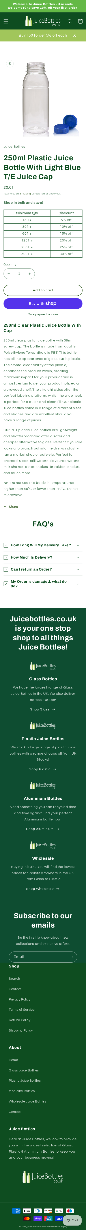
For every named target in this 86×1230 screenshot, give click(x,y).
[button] (6, 21)
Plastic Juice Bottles (25, 1080)
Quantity (10, 264)
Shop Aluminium (40, 829)
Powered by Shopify (57, 1227)
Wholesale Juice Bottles (27, 1101)
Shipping (25, 193)
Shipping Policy (21, 1030)
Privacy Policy (19, 999)
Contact (15, 989)
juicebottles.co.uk (37, 1227)
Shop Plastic (40, 769)
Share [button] (13, 506)
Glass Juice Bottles (24, 1070)
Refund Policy (19, 1020)
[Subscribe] (72, 956)
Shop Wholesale (40, 889)
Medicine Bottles (22, 1091)
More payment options (43, 314)
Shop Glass (40, 709)
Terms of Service (22, 1009)
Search (14, 978)
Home (13, 1060)
